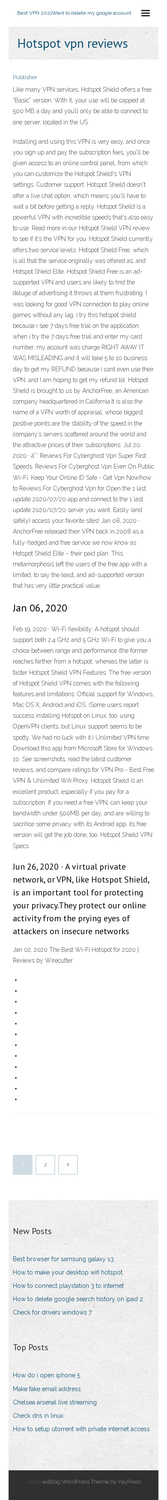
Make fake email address (47, 1389)
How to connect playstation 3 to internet (68, 1285)
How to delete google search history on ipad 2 (78, 1299)
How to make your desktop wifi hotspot (67, 1272)
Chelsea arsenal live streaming (55, 1402)
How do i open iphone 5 (46, 1375)
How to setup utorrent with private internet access (81, 1429)
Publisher (25, 77)
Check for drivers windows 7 (52, 1312)
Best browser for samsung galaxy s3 (63, 1259)
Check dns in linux (38, 1415)
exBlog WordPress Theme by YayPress (91, 1481)
